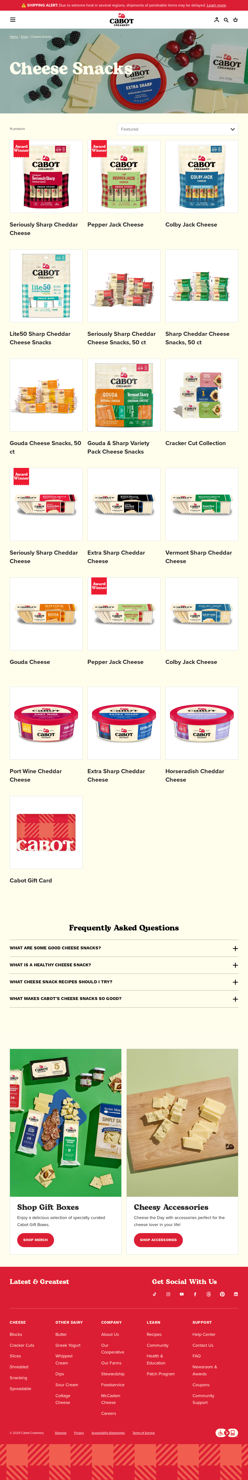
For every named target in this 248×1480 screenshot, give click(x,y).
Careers (108, 1413)
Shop (24, 36)
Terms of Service (143, 1433)
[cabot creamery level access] (227, 1432)
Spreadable (20, 1389)
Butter (61, 1334)
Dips (59, 1374)
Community (158, 1345)
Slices (15, 1356)
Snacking (18, 1378)
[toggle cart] (235, 19)
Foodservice (112, 1385)
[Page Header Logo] (122, 19)
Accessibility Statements (108, 1433)
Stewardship (112, 1374)
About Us (110, 1334)
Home (14, 36)
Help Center (204, 1334)
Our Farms (111, 1363)
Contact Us (203, 1345)
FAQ (197, 1356)
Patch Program (161, 1374)
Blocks (16, 1334)
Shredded (19, 1367)
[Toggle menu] (13, 20)
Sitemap (60, 1433)
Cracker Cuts (22, 1345)
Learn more (216, 5)
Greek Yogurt (67, 1345)
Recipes (154, 1334)
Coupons (201, 1385)
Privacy (79, 1433)
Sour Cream (66, 1385)
